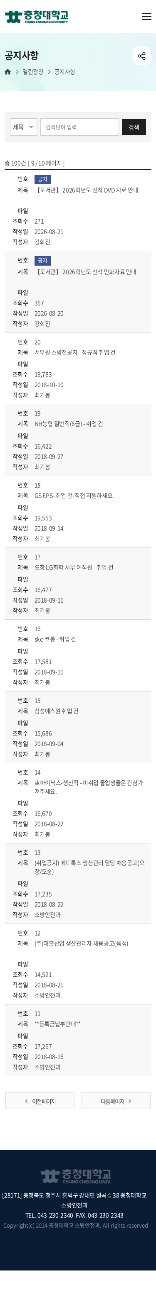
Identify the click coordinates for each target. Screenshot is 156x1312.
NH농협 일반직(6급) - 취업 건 (69, 423)
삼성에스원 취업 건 (57, 710)
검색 (134, 127)
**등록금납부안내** (58, 1023)
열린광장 (32, 72)
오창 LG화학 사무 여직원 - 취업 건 (74, 567)
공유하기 (142, 55)
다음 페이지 (112, 1101)
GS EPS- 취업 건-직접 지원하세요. (75, 495)
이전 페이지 (43, 1101)
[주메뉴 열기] (147, 16)
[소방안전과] (39, 17)
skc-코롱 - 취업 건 (56, 639)
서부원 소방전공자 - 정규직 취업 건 (76, 352)
